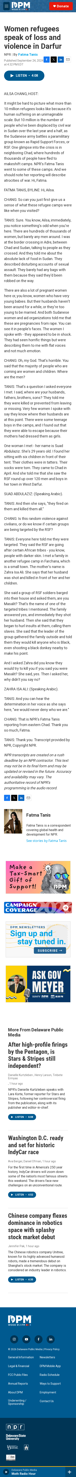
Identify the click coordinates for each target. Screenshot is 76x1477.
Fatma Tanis (28, 54)
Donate (63, 6)
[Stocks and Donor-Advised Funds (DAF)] (38, 877)
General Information (21, 1357)
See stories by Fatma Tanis (46, 840)
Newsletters (47, 1357)
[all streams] (70, 1472)
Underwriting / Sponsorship (17, 1402)
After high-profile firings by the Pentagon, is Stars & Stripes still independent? (38, 1055)
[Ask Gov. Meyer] (38, 984)
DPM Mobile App (50, 1366)
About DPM (15, 1392)
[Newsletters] (38, 939)
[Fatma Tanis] (13, 821)
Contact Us (47, 1401)
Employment (48, 1392)
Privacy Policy (52, 1349)
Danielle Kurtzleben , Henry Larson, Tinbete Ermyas (35, 1076)
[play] (6, 1472)
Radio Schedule (50, 1374)
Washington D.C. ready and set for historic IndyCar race (35, 1145)
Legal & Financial (18, 1366)
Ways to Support (50, 1383)
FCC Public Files (18, 1374)
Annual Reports (18, 1383)
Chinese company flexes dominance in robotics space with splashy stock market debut (37, 1226)
